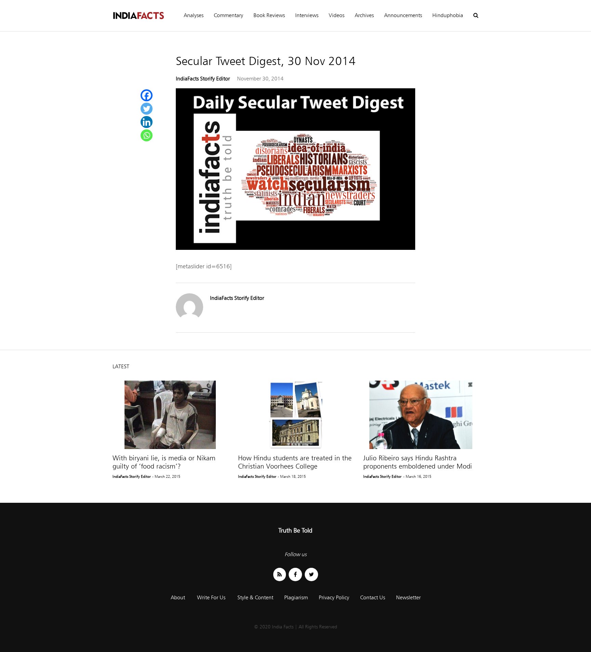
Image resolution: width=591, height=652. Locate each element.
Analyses (193, 15)
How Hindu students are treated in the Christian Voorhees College (295, 462)
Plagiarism (296, 597)
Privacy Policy (334, 597)
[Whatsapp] (147, 135)
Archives (364, 15)
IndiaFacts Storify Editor (203, 78)
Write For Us (211, 597)
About (178, 597)
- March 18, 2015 (292, 476)
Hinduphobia (447, 15)
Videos (336, 15)
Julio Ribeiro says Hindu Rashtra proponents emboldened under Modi (417, 462)
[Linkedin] (147, 122)
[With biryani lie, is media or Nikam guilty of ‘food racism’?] (170, 415)
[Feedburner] (279, 574)
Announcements (403, 15)
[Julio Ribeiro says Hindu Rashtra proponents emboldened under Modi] (420, 415)
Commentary (228, 15)
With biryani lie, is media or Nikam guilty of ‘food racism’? (164, 462)
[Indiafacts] (138, 15)
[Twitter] (147, 109)
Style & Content (255, 597)
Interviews (306, 15)
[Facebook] (147, 95)
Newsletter (408, 597)
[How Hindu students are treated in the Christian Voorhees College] (295, 415)
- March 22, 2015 (166, 476)
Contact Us (372, 597)
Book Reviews (269, 15)
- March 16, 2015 (417, 476)
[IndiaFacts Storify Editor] (189, 319)
